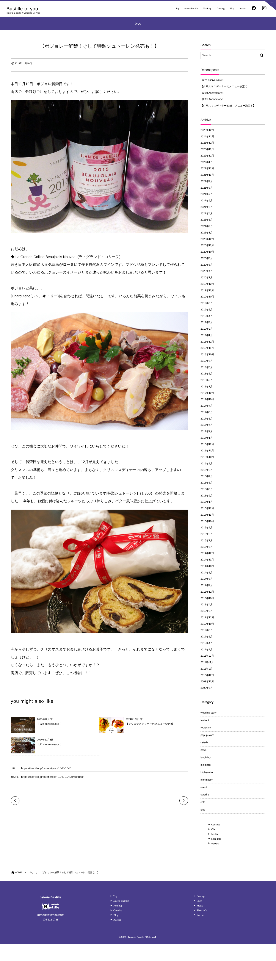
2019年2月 (207, 328)
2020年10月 (207, 251)
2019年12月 (207, 283)
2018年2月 (207, 380)
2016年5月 (207, 482)
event (204, 787)
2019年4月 (207, 316)
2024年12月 (207, 136)
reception (206, 727)
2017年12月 (207, 392)
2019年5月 (207, 309)
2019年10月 (207, 296)
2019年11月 (207, 290)
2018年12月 (207, 341)
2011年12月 (207, 655)
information (207, 779)
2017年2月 (207, 431)
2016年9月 (207, 463)
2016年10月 (207, 457)
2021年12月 (207, 168)
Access (242, 8)
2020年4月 (207, 270)
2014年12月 (207, 553)
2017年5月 (207, 418)
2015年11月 (207, 514)
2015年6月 (207, 546)
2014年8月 (207, 572)
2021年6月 (207, 200)
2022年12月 (207, 155)
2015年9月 (207, 527)
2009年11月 (207, 681)
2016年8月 (207, 469)
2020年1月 (207, 277)
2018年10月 (207, 354)
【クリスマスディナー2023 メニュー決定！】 (228, 105)
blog (203, 809)
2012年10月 (207, 623)
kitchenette (207, 772)
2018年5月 (207, 373)
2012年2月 (207, 649)
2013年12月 (207, 591)
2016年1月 (207, 501)
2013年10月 (207, 598)
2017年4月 (207, 424)
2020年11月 (207, 245)
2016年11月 (207, 450)
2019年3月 (207, 322)
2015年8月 (207, 533)
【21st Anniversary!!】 (50, 744)
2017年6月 (207, 412)
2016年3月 (207, 489)
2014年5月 (207, 578)
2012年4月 (207, 643)
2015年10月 (207, 521)
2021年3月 (207, 219)
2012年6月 (207, 636)
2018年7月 (207, 360)
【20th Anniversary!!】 (213, 99)
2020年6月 (207, 264)
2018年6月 (207, 367)
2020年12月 (207, 239)
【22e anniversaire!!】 (50, 723)
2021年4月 (207, 213)
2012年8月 (207, 630)
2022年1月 (207, 162)
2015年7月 (207, 540)
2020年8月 (207, 258)
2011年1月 (207, 668)
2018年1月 (207, 386)
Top (177, 8)
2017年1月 (207, 437)
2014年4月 (207, 585)
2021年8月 (207, 187)
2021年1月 (207, 232)
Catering (220, 8)
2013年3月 (207, 610)
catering (205, 794)
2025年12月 (207, 129)
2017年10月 (207, 399)
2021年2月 (207, 226)
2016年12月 (207, 444)
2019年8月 (207, 303)
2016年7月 (207, 476)
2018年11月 (207, 347)
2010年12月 (207, 675)
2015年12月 (207, 508)
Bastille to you (22, 8)
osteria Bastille (191, 8)
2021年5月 (207, 206)
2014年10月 (207, 566)
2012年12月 (207, 617)
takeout (205, 720)
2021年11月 (207, 174)
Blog (232, 8)
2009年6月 (207, 687)
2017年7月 (207, 405)
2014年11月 (207, 559)
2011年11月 (207, 662)
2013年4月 (207, 604)
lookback (205, 764)
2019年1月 (207, 335)
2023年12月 (207, 142)
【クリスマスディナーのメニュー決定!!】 (150, 723)
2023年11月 (207, 149)
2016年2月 (207, 495)
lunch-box (206, 757)
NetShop (207, 8)
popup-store (207, 735)
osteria (204, 742)
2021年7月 (207, 194)
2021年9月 (207, 181)
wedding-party (208, 712)
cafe (203, 802)
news (203, 749)
